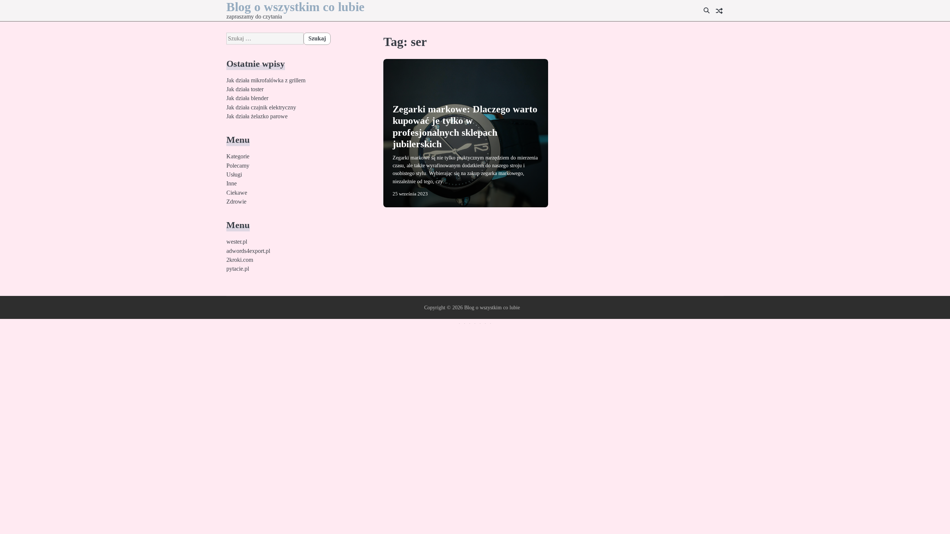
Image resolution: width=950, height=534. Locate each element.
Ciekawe (236, 192)
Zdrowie (236, 201)
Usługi (234, 174)
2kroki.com (239, 260)
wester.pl (236, 241)
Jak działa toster (244, 89)
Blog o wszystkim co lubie (295, 7)
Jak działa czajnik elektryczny (261, 107)
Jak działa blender (247, 98)
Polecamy (237, 165)
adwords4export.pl (248, 251)
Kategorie (237, 156)
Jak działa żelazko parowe (257, 116)
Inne (231, 183)
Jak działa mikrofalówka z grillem (265, 80)
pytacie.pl (237, 269)
